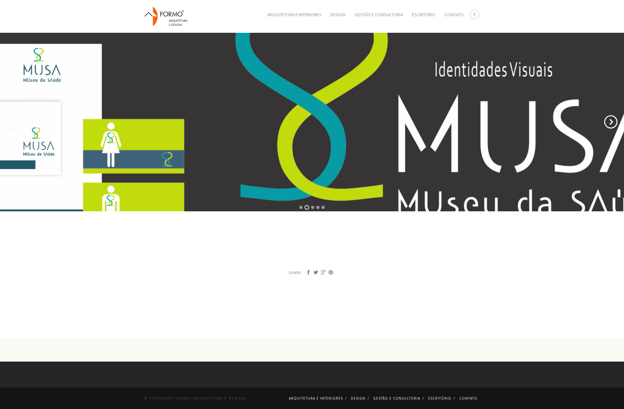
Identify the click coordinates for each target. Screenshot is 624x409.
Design (338, 15)
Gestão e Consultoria (379, 15)
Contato (454, 15)
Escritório (424, 15)
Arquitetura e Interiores (294, 15)
